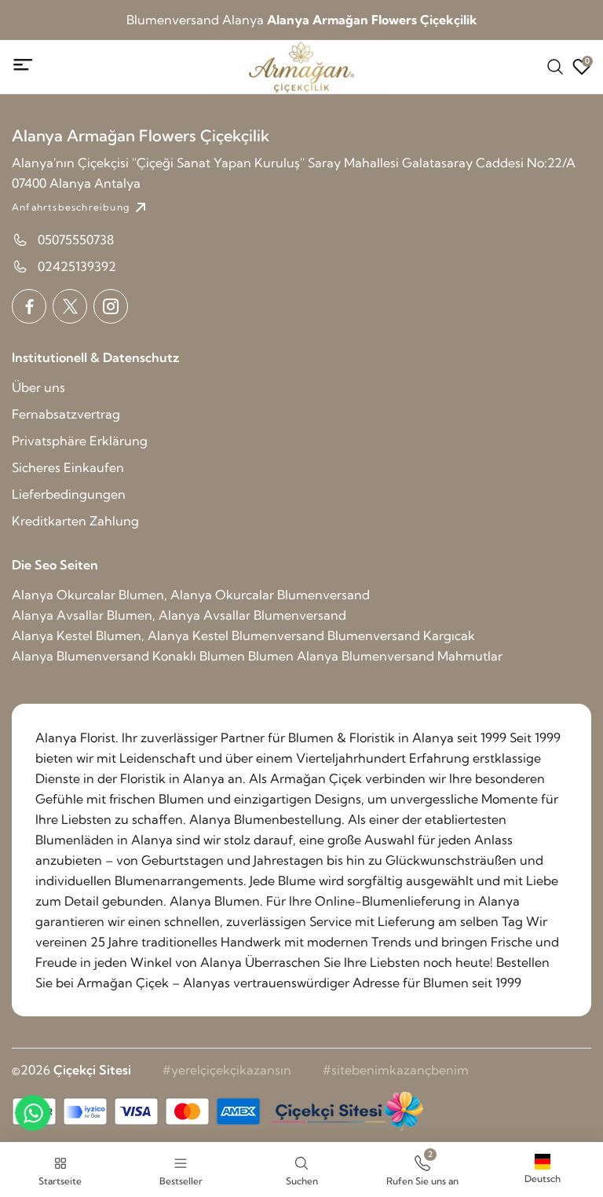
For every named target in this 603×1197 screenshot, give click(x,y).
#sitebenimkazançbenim (396, 1070)
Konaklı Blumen (198, 656)
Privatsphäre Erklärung (80, 440)
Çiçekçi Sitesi (92, 1070)
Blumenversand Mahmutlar (422, 656)
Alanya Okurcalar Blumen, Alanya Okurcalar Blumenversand (191, 594)
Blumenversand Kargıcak (401, 635)
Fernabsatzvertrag (66, 414)
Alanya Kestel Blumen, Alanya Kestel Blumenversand (168, 635)
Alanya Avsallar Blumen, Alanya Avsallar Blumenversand (179, 615)
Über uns (38, 387)
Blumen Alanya (293, 656)
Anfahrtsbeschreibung (71, 207)
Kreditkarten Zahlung (75, 521)
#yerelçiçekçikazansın (227, 1070)
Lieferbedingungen (69, 494)
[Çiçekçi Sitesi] (345, 1111)
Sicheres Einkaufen (68, 467)
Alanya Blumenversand (80, 656)
